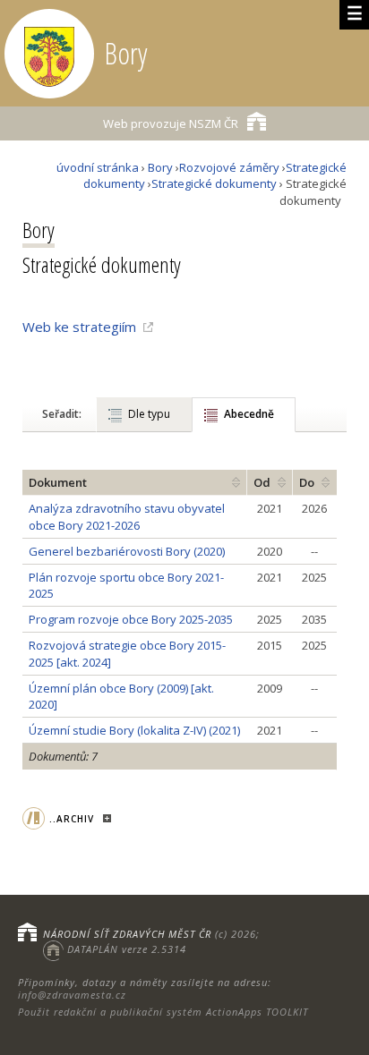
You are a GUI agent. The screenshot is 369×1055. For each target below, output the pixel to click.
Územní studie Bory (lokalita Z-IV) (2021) (134, 730)
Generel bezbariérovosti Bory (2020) (127, 551)
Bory (160, 167)
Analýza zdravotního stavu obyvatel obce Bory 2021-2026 (127, 516)
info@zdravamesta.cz (72, 994)
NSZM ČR (170, 123)
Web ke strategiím (79, 327)
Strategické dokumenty (214, 183)
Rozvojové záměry (229, 167)
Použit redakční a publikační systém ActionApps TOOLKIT (163, 1011)
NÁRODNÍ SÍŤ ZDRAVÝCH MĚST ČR (127, 933)
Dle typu (149, 413)
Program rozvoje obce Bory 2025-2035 (131, 619)
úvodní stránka (97, 167)
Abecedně (249, 413)
